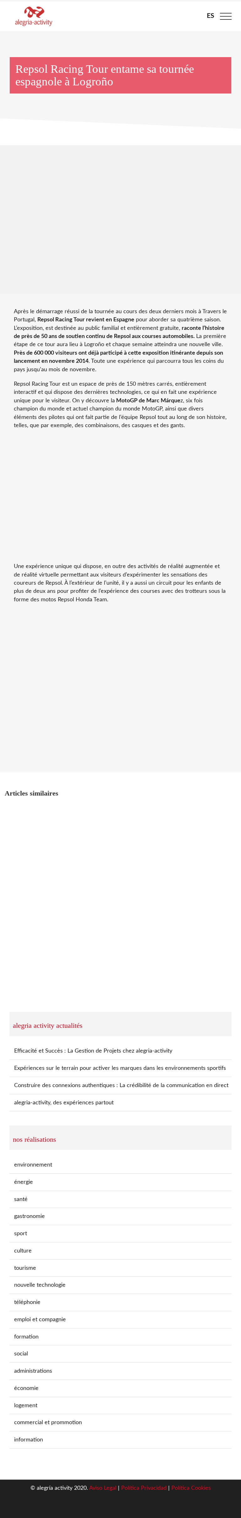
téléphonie (27, 1302)
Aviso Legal (102, 1488)
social (21, 1353)
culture (23, 1250)
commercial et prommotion (48, 1422)
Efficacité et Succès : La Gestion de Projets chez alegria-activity (93, 1051)
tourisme (25, 1268)
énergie (23, 1182)
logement (25, 1405)
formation (26, 1336)
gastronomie (29, 1216)
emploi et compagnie (40, 1319)
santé (21, 1199)
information (28, 1439)
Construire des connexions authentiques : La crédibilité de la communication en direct (121, 1085)
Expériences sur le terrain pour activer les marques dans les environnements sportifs (120, 1068)
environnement (33, 1164)
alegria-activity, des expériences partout (64, 1102)
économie (26, 1388)
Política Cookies (191, 1488)
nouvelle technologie (40, 1285)
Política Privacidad (144, 1488)
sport (20, 1233)
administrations (33, 1371)
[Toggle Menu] (226, 16)
